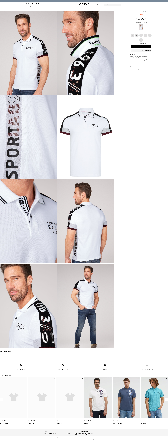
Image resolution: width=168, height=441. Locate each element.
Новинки (38, 6)
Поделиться (147, 50)
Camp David (81, 433)
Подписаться (141, 46)
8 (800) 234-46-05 (100, 4)
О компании (98, 437)
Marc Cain (90, 433)
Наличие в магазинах (136, 50)
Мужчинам (35, 3)
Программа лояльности (109, 437)
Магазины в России (88, 437)
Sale (45, 6)
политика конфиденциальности (91, 439)
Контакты (79, 437)
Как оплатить (72, 437)
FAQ (54, 437)
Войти (134, 4)
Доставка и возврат (62, 437)
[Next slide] (1, 399)
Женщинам (26, 3)
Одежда (25, 6)
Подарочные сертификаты (55, 6)
